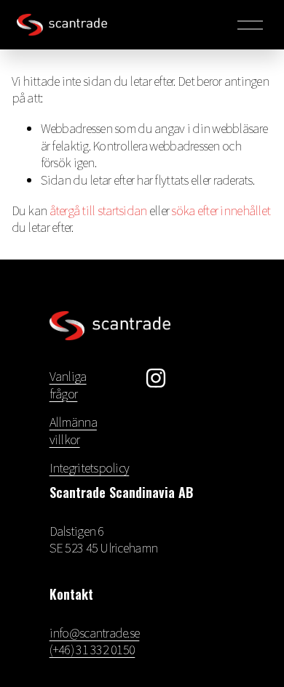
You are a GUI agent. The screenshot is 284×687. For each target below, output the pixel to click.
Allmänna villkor (73, 431)
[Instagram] (156, 378)
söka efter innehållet (220, 210)
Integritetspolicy (90, 467)
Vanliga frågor (68, 385)
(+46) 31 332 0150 (92, 649)
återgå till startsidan (98, 210)
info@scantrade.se (95, 632)
